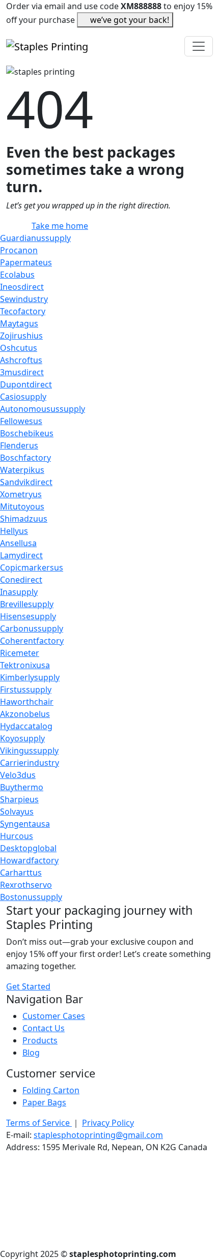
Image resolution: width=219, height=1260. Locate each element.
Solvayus (17, 811)
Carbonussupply (31, 628)
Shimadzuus (23, 518)
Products (40, 1040)
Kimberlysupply (30, 677)
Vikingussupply (29, 750)
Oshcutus (18, 347)
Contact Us (43, 1028)
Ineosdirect (22, 286)
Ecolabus (17, 274)
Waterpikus (22, 469)
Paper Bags (44, 1102)
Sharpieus (19, 799)
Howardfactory (29, 860)
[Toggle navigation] (198, 46)
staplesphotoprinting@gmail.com (98, 1135)
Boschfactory (25, 457)
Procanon (19, 250)
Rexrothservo (26, 884)
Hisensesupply (28, 616)
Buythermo (21, 787)
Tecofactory (22, 311)
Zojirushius (21, 335)
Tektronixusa (25, 665)
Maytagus (19, 323)
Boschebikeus (26, 433)
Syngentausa (25, 823)
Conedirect (21, 579)
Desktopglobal (28, 848)
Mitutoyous (22, 506)
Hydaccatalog (26, 726)
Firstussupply (25, 689)
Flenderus (19, 445)
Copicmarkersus (31, 567)
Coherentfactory (32, 640)
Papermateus (26, 262)
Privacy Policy (108, 1122)
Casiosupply (23, 396)
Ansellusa (18, 543)
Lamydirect (21, 555)
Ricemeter (19, 652)
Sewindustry (24, 299)
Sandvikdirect (26, 482)
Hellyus (14, 530)
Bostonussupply (31, 897)
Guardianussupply (35, 238)
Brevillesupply (26, 604)
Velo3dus (18, 775)
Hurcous (16, 836)
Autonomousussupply (42, 408)
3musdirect (22, 372)
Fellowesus (21, 421)
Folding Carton (50, 1090)
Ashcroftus (21, 360)
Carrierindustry (29, 762)
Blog (31, 1052)
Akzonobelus (25, 713)
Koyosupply (22, 738)
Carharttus (21, 872)
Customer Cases (53, 1016)
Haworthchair (26, 701)
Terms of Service (39, 1122)
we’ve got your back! (129, 19)
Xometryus (21, 494)
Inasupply (19, 591)
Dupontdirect (26, 384)
